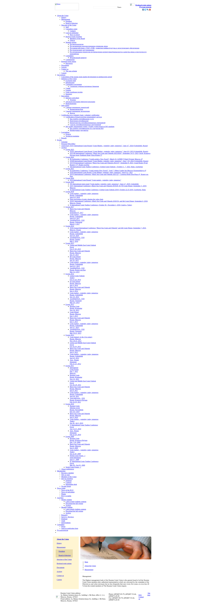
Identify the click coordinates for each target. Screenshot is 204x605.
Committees (70, 56)
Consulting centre (71, 29)
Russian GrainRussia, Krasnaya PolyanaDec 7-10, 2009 (78, 440)
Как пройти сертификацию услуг (82, 119)
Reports (64, 138)
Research (64, 515)
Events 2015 (70, 243)
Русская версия (62, 530)
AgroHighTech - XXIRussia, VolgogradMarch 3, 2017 (77, 222)
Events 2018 (70, 192)
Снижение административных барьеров (84, 86)
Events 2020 (70, 178)
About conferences (67, 469)
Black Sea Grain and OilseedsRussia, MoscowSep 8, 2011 (80, 389)
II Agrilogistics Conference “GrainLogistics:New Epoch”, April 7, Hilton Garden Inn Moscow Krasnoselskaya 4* (108, 170)
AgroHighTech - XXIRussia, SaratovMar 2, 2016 (77, 239)
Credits (68, 88)
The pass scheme (71, 71)
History (63, 17)
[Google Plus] (150, 9)
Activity (64, 67)
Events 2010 (70, 404)
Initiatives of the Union (69, 79)
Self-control (65, 105)
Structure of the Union (68, 25)
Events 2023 (70, 149)
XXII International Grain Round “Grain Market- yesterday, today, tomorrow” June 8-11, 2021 (101, 172)
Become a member (67, 473)
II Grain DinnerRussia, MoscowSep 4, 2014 (75, 283)
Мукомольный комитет (78, 58)
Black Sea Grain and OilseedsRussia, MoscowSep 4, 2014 (80, 289)
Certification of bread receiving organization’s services (84, 117)
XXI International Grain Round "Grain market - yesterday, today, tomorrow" (95, 180)
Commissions (70, 59)
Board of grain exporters (74, 37)
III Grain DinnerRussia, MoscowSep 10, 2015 (75, 258)
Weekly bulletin (66, 500)
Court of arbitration (72, 33)
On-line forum (66, 486)
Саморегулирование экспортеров (78, 111)
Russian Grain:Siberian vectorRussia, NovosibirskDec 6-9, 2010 (76, 409)
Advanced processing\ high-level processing (80, 102)
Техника (73, 100)
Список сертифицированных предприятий (85, 125)
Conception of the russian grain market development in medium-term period (86, 77)
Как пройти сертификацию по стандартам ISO (87, 128)
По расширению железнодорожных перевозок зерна (89, 46)
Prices (63, 526)
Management (65, 19)
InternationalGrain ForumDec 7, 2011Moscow (74, 370)
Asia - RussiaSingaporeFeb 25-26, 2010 (75, 433)
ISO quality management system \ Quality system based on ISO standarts (90, 126)
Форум (72, 113)
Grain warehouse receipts (74, 92)
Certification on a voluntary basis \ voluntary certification (80, 115)
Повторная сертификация (79, 121)
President (69, 21)
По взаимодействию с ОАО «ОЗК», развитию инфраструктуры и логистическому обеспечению (104, 48)
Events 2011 (70, 366)
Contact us (64, 69)
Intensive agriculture (72, 98)
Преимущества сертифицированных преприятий (87, 123)
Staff (67, 27)
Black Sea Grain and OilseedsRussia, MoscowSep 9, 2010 (80, 415)
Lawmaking (65, 132)
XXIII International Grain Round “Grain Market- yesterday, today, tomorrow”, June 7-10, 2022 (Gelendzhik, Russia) (109, 161)
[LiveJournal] (148, 9)
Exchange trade (71, 81)
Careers (63, 73)
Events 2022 (70, 157)
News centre (61, 488)
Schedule (64, 142)
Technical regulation (72, 136)
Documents (65, 65)
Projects (68, 134)
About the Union (62, 15)
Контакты (69, 63)
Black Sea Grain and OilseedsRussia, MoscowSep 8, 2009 (80, 446)
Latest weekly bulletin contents (76, 502)
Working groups (71, 42)
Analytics (60, 498)
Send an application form (69, 528)
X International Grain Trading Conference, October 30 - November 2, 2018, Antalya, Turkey (101, 205)
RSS (140, 595)
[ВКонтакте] (143, 9)
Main (86, 562)
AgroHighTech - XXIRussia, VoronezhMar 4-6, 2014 (77, 301)
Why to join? (65, 475)
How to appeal (75, 35)
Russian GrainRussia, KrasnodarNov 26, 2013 (76, 308)
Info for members (67, 479)
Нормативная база (76, 109)
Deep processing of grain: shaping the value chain (86, 199)
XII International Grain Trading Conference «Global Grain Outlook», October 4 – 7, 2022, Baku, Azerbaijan (106, 167)
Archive (64, 148)
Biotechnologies (71, 104)
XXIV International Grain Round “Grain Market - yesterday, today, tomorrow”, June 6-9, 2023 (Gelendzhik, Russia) (109, 151)
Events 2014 (70, 274)
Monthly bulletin (66, 507)
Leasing (68, 90)
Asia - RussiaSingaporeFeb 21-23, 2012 (75, 362)
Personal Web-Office (68, 144)
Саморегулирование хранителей (77, 107)
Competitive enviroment (74, 84)
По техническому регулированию (82, 50)
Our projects (61, 75)
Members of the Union (68, 477)
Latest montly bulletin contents (76, 509)
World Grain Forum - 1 (73, 467)
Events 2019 (70, 182)
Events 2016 (70, 226)
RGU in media (66, 496)
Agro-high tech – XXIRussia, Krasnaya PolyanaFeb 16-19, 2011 (78, 400)
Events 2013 (70, 304)
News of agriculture (68, 492)
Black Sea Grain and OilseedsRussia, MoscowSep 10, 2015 (80, 253)
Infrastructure (70, 82)
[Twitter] (145, 9)
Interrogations (66, 523)
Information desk (71, 484)
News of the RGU (67, 490)
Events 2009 (70, 436)
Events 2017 (70, 207)
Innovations (65, 96)
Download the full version (74, 503)
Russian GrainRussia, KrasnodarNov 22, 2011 (76, 377)
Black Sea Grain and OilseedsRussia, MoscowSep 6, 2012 (80, 350)
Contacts (73, 31)
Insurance (69, 94)
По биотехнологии (77, 44)
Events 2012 (70, 335)
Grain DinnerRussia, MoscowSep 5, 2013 (75, 314)
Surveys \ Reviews (67, 517)
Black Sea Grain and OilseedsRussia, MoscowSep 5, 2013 (80, 320)
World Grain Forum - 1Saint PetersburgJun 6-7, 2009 (77, 457)
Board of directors (72, 23)
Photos (63, 494)
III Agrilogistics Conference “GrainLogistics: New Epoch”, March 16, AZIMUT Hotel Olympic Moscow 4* (106, 159)
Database (69, 480)
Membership (61, 471)
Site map (148, 594)
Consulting (60, 524)
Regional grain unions (68, 61)
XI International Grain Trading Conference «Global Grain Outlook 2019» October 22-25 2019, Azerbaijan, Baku (108, 190)
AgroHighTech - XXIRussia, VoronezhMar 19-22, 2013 (77, 331)
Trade (63, 521)
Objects (72, 40)
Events (59, 140)
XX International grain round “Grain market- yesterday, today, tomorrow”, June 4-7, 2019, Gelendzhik (104, 184)
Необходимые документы (79, 130)
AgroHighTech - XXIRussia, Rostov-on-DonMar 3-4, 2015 (78, 270)
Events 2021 (70, 169)
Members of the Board (77, 38)
